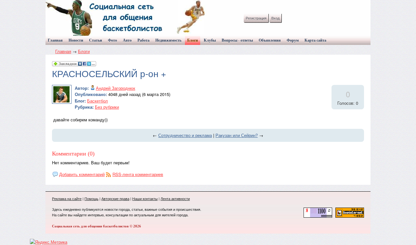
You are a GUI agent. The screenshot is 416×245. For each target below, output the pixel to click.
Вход (275, 17)
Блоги (84, 51)
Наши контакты (145, 198)
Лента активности (175, 198)
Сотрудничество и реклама (185, 135)
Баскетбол (97, 101)
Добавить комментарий (82, 174)
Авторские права (115, 198)
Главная (63, 51)
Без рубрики (107, 107)
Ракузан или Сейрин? (236, 135)
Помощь (91, 198)
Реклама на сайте (67, 198)
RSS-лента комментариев (137, 174)
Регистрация (256, 17)
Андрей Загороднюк (115, 88)
